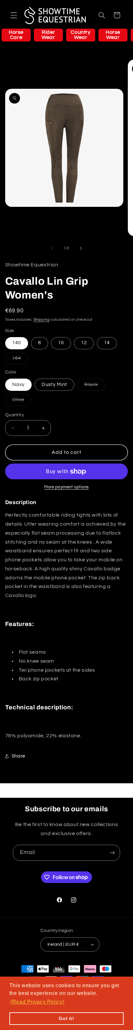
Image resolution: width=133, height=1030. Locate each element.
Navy (18, 384)
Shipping (42, 319)
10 (61, 342)
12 (84, 342)
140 (16, 342)
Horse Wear (113, 35)
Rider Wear (48, 35)
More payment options (66, 487)
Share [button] (18, 756)
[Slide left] (52, 248)
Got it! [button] (66, 1018)
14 (107, 342)
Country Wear (80, 35)
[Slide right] (81, 248)
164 (20, 359)
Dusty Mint (54, 384)
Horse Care (16, 35)
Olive (21, 401)
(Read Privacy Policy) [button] (37, 1002)
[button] (13, 15)
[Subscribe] (112, 852)
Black (94, 386)
